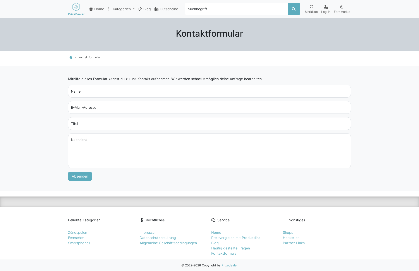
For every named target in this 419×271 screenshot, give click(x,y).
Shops (288, 232)
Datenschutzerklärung (158, 237)
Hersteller (291, 237)
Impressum (149, 232)
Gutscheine (168, 9)
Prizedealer (230, 265)
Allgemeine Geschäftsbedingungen (168, 243)
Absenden (80, 176)
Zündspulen (77, 232)
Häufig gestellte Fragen (230, 248)
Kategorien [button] (122, 9)
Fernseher (76, 237)
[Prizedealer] (76, 9)
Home (98, 9)
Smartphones (79, 243)
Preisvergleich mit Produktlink (236, 237)
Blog (146, 9)
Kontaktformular (224, 253)
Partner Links (294, 243)
